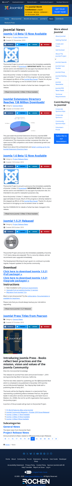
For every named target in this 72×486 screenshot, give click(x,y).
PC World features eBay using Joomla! (19, 410)
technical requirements (29, 288)
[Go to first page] (5, 439)
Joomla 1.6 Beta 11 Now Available (18, 414)
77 (16, 439)
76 (12, 439)
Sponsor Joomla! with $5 (55, 465)
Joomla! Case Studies (60, 67)
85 (49, 439)
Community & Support (46, 2)
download (22, 66)
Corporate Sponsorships (60, 110)
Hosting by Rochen (36, 485)
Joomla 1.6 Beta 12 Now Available (25, 155)
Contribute (59, 19)
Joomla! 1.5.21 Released (18, 221)
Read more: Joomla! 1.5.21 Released (18, 309)
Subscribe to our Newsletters (61, 139)
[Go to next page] (52, 439)
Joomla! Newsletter (59, 83)
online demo (32, 296)
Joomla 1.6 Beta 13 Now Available (25, 33)
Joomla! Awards (61, 62)
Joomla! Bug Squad (31, 79)
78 (20, 439)
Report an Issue (39, 467)
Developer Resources (63, 2)
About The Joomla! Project (61, 55)
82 (37, 439)
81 (33, 439)
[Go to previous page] (9, 439)
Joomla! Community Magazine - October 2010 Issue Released (27, 412)
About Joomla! (16, 19)
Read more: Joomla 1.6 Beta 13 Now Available (22, 92)
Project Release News (20, 37)
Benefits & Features (31, 19)
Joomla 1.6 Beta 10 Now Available (18, 417)
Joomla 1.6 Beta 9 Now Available (17, 419)
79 (25, 439)
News (51, 19)
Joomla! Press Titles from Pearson (25, 316)
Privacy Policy (30, 465)
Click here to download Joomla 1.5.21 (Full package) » (25, 273)
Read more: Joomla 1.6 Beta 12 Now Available (22, 214)
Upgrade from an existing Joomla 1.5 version (22, 290)
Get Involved (60, 50)
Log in (48, 467)
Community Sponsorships (60, 122)
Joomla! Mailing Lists (61, 77)
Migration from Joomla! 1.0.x (16, 292)
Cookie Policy (41, 465)
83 (41, 439)
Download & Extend (18, 2)
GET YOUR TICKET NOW (60, 10)
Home (7, 19)
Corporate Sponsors (59, 116)
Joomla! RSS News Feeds (60, 89)
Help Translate (27, 467)
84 (45, 439)
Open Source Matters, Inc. (34, 476)
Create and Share (59, 45)
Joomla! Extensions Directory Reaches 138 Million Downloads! (24, 100)
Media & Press (10, 23)
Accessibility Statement (16, 465)
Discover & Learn (32, 2)
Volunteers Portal (59, 128)
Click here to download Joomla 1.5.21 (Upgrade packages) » (25, 279)
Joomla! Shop (60, 72)
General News (18, 106)
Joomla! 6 (43, 19)
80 (29, 439)
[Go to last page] (56, 439)
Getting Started (61, 40)
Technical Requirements (61, 95)
